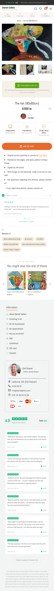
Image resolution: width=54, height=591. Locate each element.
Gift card (13, 348)
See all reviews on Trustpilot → (27, 221)
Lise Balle (31, 118)
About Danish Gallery (17, 314)
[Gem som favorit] (50, 108)
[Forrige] (4, 284)
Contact (12, 353)
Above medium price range (12, 239)
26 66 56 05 (16, 386)
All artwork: (28, 239)
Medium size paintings (11, 244)
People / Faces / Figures (11, 249)
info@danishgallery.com (21, 390)
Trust (43, 420)
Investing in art (15, 319)
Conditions (13, 343)
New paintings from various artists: (34, 244)
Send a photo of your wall (29, 85)
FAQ (11, 338)
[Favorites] (40, 8)
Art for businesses (17, 324)
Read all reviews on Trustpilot (25, 560)
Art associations (16, 328)
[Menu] (50, 8)
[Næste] (50, 284)
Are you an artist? (16, 333)
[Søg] (35, 8)
